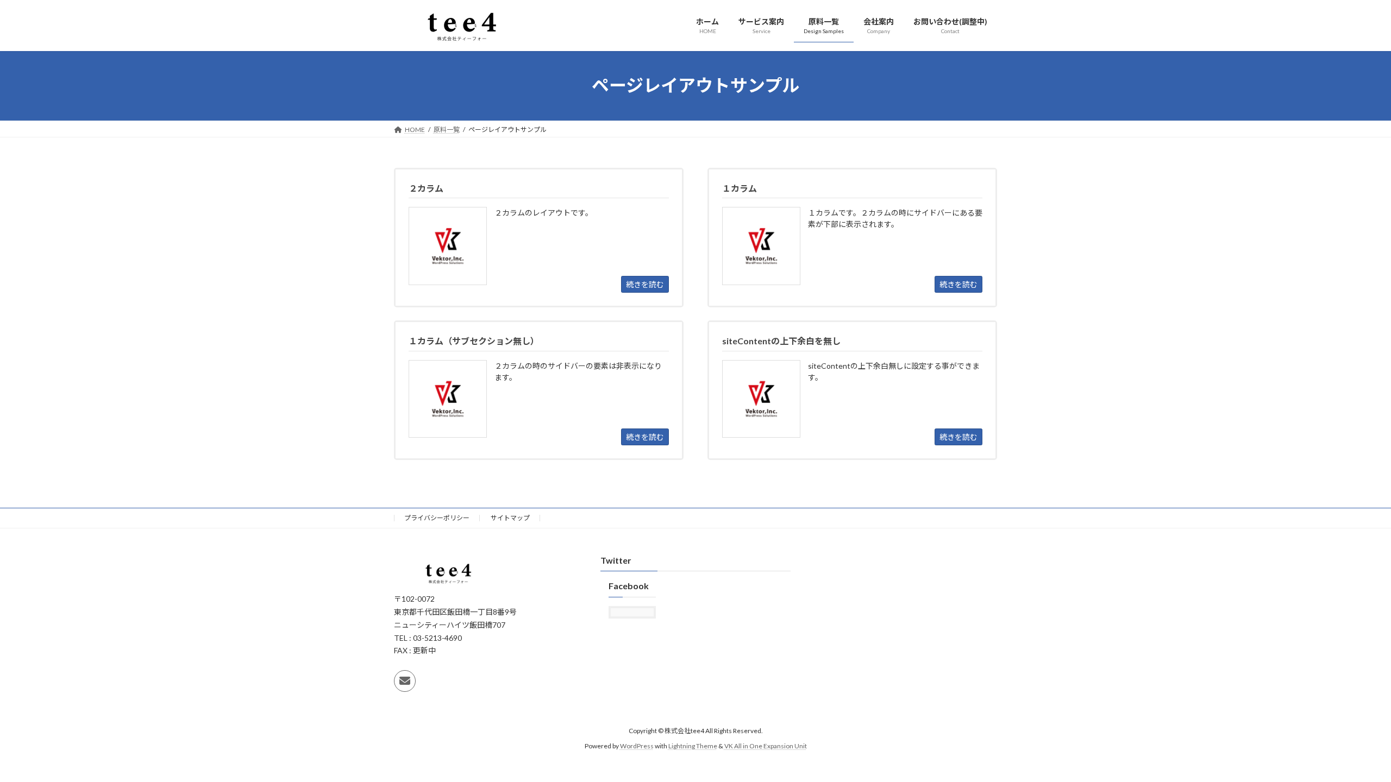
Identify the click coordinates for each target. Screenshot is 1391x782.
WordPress (637, 746)
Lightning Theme (692, 746)
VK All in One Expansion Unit (765, 746)
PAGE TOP (1350, 748)
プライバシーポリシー (436, 518)
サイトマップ (510, 518)
